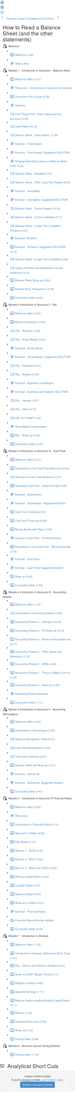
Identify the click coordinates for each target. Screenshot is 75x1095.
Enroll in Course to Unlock (37, 1084)
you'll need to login (52, 1080)
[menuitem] (2, 8)
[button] (2, 3)
